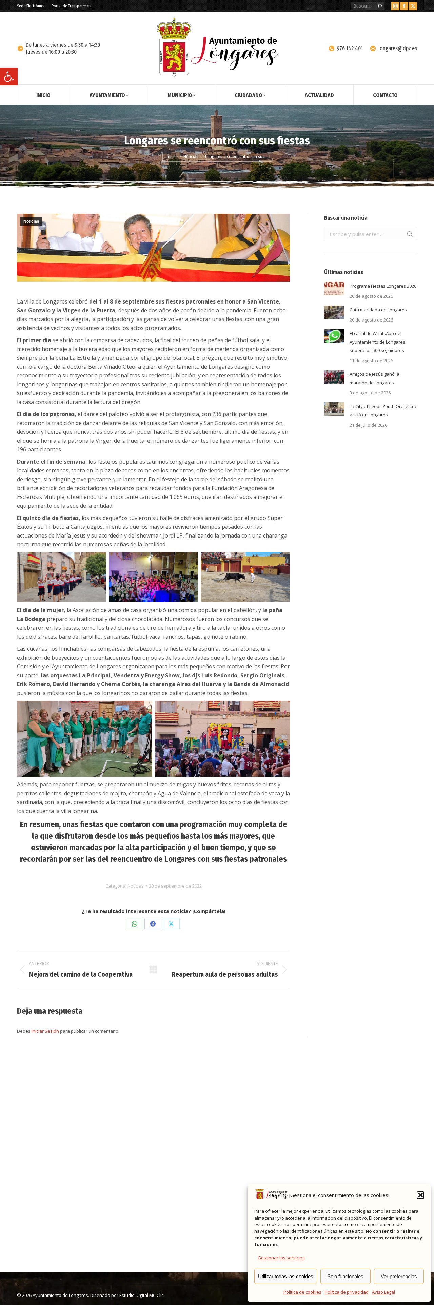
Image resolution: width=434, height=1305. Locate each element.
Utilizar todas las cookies (285, 1276)
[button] (9, 76)
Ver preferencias (399, 1276)
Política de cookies (302, 1292)
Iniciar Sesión (46, 1031)
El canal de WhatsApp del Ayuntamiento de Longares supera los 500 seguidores (377, 341)
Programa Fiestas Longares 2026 (383, 286)
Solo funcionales (345, 1276)
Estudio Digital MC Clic (141, 1295)
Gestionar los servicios (281, 1257)
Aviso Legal (383, 1292)
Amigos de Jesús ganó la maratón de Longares (374, 378)
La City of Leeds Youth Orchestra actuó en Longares (383, 410)
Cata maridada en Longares (378, 310)
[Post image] (334, 288)
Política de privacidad (347, 1292)
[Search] (380, 6)
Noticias (31, 221)
